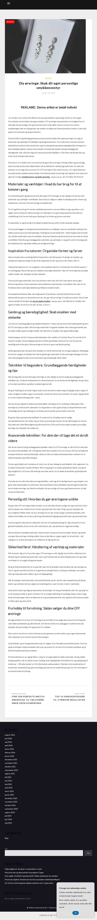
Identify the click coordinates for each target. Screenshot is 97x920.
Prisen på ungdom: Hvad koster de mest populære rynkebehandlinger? (32, 879)
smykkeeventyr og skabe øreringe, (36, 177)
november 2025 (11, 763)
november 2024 (11, 802)
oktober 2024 (10, 805)
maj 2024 (8, 823)
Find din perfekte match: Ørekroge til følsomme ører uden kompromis (28, 699)
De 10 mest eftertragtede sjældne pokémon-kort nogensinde (29, 883)
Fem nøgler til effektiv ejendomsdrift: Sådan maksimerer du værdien (31, 876)
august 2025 (10, 773)
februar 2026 (10, 752)
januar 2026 (9, 756)
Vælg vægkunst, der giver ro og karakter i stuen (23, 869)
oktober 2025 (10, 767)
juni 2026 (8, 738)
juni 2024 (8, 819)
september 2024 (11, 809)
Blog (48, 78)
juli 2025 (8, 777)
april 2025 (9, 788)
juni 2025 (8, 781)
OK (75, 913)
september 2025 (11, 770)
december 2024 (11, 798)
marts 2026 (9, 749)
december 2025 (11, 759)
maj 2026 (8, 742)
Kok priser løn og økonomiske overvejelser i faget (24, 872)
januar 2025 (9, 795)
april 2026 (9, 745)
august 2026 (10, 735)
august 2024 (10, 812)
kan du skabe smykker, (42, 301)
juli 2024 (8, 816)
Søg (6, 849)
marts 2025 (9, 791)
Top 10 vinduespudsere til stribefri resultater (69, 698)
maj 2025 (8, 784)
